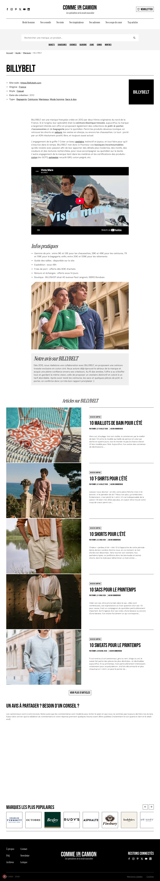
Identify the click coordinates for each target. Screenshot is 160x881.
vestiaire (79, 141)
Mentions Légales (134, 876)
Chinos (99, 45)
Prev (145, 806)
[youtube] (24, 9)
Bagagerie (21, 99)
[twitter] (20, 9)
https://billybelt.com (30, 82)
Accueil (9, 53)
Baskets (52, 45)
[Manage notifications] (4, 876)
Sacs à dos (70, 99)
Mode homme (28, 22)
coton (34, 157)
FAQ (8, 855)
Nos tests (60, 22)
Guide (18, 53)
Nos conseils (45, 22)
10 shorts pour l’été (107, 534)
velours (58, 132)
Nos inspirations (76, 22)
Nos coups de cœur (114, 22)
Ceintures (33, 99)
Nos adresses (94, 22)
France (22, 86)
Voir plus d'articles (80, 692)
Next (151, 806)
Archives (10, 862)
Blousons (83, 45)
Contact (23, 849)
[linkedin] (29, 9)
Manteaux (44, 99)
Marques (27, 53)
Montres (108, 45)
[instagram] (11, 9)
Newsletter (147, 9)
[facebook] (7, 9)
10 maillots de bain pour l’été (115, 423)
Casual (20, 91)
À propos (10, 849)
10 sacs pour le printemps (112, 589)
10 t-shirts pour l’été (108, 478)
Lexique (23, 862)
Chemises (73, 45)
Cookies (150, 876)
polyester (53, 157)
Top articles (133, 22)
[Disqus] (80, 765)
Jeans (92, 45)
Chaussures (62, 45)
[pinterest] (16, 9)
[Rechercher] (134, 37)
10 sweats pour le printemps (114, 645)
